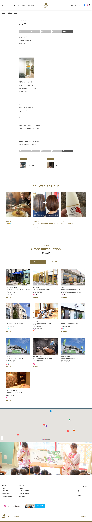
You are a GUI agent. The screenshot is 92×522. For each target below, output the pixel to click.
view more (8, 226)
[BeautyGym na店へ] (73, 353)
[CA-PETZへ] (73, 284)
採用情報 (23, 5)
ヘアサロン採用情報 (24, 490)
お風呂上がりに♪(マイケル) (67, 223)
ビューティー (6, 488)
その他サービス (6, 493)
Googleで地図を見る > (85, 407)
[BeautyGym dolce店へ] (18, 387)
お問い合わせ (31, 5)
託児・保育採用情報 (24, 493)
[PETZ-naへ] (18, 353)
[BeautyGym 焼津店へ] (45, 353)
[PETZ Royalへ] (73, 318)
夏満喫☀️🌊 (8, 223)
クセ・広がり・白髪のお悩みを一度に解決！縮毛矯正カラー (45, 224)
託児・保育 (5, 490)
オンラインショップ (76, 5)
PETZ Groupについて (14, 5)
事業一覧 (4, 5)
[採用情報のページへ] (35, 506)
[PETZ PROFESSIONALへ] (18, 284)
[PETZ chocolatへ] (18, 318)
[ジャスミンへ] (45, 318)
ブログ (67, 5)
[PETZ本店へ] (45, 284)
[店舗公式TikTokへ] (36, 294)
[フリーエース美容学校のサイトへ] (12, 506)
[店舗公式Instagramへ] (34, 294)
